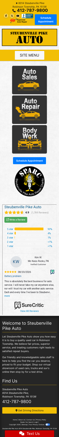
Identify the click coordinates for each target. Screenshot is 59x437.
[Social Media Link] (27, 16)
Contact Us (30, 420)
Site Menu (29, 55)
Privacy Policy (41, 420)
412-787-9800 (32, 10)
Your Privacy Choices (37, 424)
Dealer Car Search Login (29, 422)
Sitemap (25, 424)
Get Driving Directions (30, 410)
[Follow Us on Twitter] (12, 16)
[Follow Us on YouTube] (18, 16)
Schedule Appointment (45, 19)
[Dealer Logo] (29, 37)
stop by (20, 371)
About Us (21, 420)
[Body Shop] (29, 139)
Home (15, 420)
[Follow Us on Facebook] (6, 16)
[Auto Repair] (29, 109)
